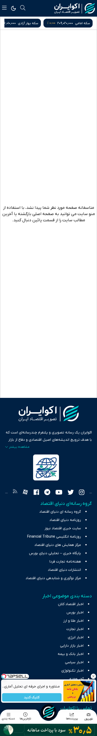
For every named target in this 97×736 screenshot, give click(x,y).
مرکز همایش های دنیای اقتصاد (57, 545)
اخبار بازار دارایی (72, 645)
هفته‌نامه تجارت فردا (65, 561)
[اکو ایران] (74, 8)
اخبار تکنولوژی (72, 670)
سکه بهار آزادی (28, 23)
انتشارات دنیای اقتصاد (64, 569)
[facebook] (36, 493)
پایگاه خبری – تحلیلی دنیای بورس (55, 553)
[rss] (15, 493)
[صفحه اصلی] (48, 712)
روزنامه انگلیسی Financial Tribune (54, 536)
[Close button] (93, 676)
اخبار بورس (75, 612)
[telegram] (47, 493)
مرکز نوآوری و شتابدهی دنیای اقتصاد (53, 578)
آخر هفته (76, 679)
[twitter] (71, 493)
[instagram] (81, 493)
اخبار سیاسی (74, 662)
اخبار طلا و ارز (73, 620)
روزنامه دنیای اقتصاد (65, 520)
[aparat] (25, 493)
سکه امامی (82, 23)
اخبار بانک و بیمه (71, 654)
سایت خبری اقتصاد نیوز (62, 528)
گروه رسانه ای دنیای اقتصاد (60, 511)
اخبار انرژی (76, 637)
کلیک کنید (32, 697)
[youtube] (58, 493)
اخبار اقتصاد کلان (71, 604)
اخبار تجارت (75, 629)
